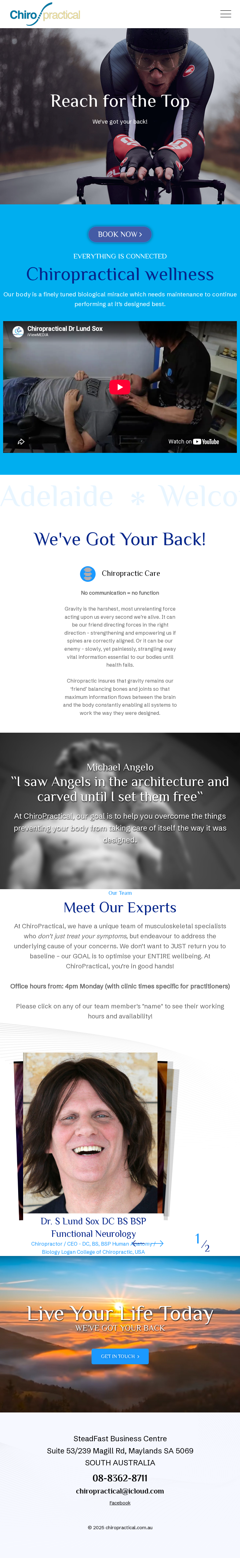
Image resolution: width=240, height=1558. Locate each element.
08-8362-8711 (120, 1478)
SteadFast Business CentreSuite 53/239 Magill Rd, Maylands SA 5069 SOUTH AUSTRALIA (120, 1450)
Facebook (120, 1503)
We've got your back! (120, 121)
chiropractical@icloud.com (120, 1491)
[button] (157, 1243)
